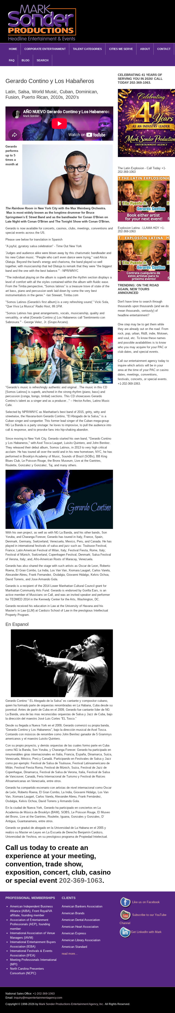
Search (43, 60)
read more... (70, 953)
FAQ (11, 60)
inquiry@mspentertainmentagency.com (38, 997)
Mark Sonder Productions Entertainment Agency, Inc (71, 1004)
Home (13, 49)
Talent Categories (87, 49)
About (145, 49)
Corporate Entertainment (45, 49)
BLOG (25, 60)
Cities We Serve (121, 49)
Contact (163, 49)
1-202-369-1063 (44, 993)
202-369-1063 (80, 880)
